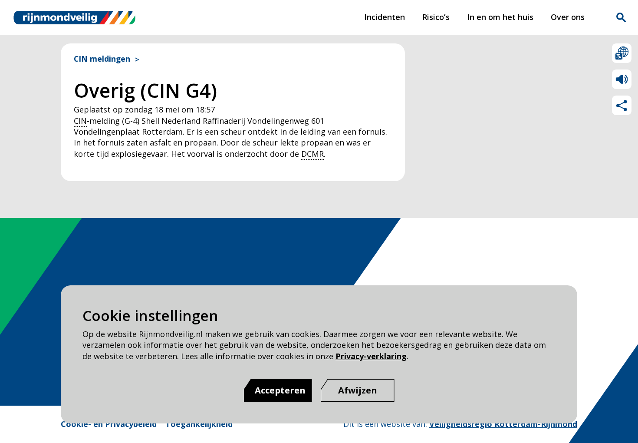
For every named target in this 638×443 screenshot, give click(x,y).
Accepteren (280, 390)
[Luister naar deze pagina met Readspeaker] (621, 79)
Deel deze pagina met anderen (621, 105)
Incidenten (384, 17)
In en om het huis (500, 17)
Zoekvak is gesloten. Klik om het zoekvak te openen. (621, 17)
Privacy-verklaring (371, 356)
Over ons (568, 17)
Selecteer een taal (621, 53)
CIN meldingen (102, 58)
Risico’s (436, 17)
